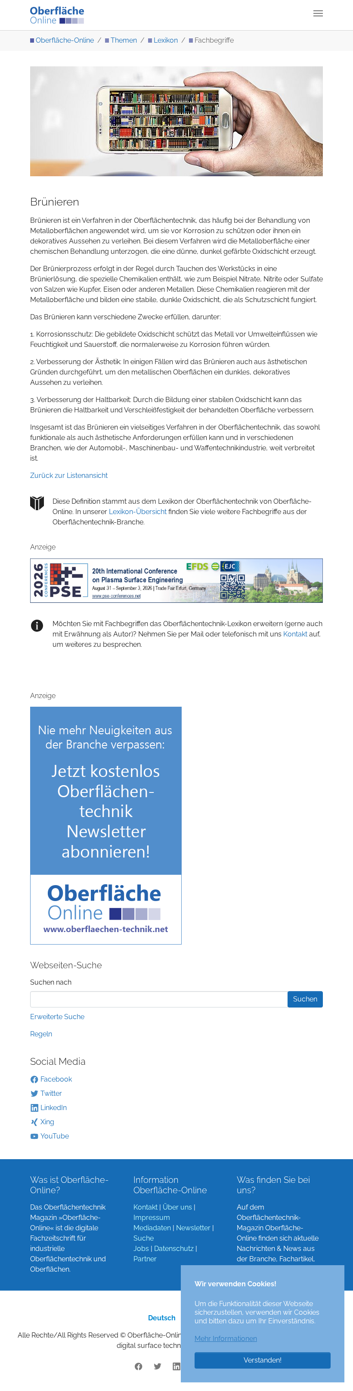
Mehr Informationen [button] (226, 1339)
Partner (145, 1259)
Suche (143, 1238)
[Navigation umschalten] (318, 13)
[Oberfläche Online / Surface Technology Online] (57, 15)
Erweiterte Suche (57, 1017)
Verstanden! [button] (263, 1360)
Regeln (41, 1034)
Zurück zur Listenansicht (69, 475)
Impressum (151, 1217)
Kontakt (294, 634)
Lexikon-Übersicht (138, 512)
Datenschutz (174, 1248)
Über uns (177, 1207)
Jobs (141, 1248)
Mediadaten (152, 1228)
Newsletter (193, 1228)
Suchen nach (50, 982)
